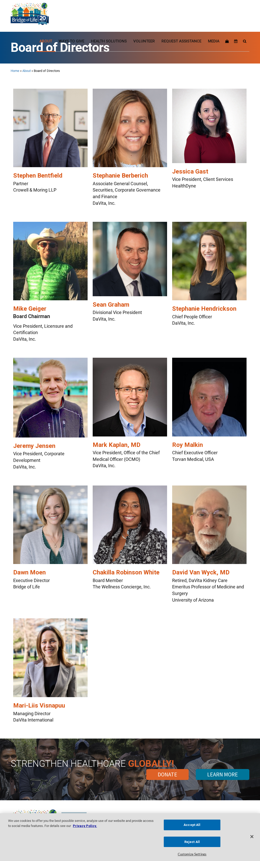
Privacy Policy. (85, 826)
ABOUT (45, 41)
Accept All (192, 825)
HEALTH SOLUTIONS (109, 41)
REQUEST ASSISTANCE (181, 41)
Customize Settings (192, 854)
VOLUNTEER (144, 41)
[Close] (251, 836)
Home (15, 71)
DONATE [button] (167, 774)
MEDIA (213, 41)
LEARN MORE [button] (222, 774)
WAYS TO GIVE (71, 41)
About (26, 71)
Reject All (192, 842)
